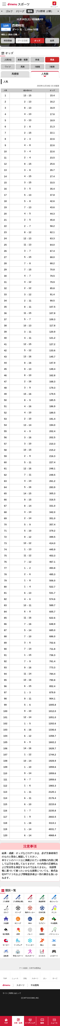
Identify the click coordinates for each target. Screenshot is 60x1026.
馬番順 (15, 73)
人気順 (44, 73)
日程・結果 (18, 1023)
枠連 (37, 60)
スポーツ (20, 985)
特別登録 (8, 40)
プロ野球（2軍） (44, 11)
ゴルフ (9, 11)
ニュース (54, 1023)
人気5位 (8, 60)
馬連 (52, 60)
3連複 (37, 67)
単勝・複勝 (23, 60)
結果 (52, 40)
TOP (6, 1023)
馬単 (23, 67)
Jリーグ (20, 11)
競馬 (30, 11)
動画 (42, 1023)
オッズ (37, 40)
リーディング (30, 1023)
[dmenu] (6, 985)
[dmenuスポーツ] (20, 4)
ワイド (8, 67)
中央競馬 (35, 985)
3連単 (52, 67)
